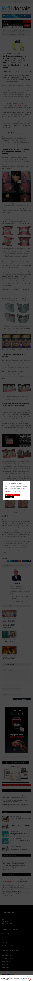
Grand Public (9, 497)
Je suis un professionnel (12, 495)
